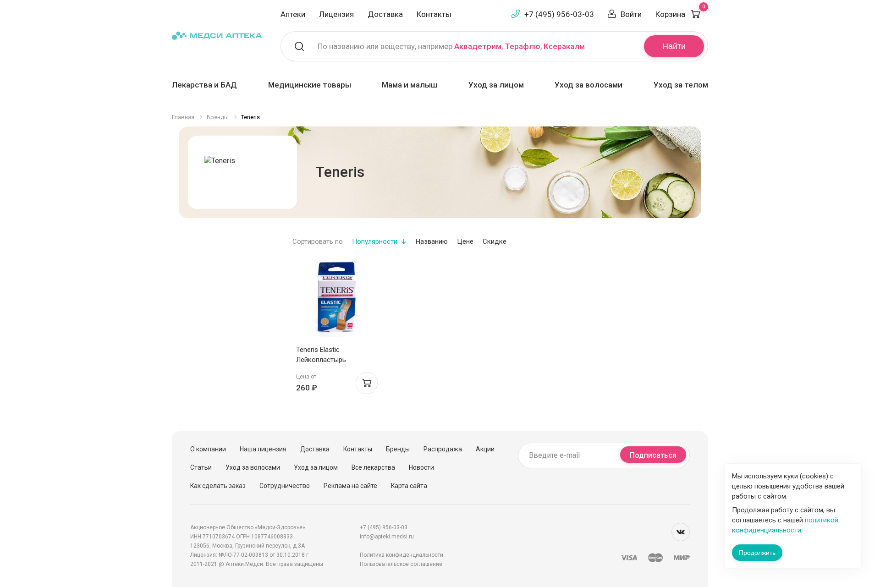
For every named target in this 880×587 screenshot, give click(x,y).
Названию (432, 241)
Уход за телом (681, 84)
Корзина (680, 14)
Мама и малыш (409, 84)
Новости (421, 467)
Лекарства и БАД (204, 84)
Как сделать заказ (218, 485)
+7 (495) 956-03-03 (559, 14)
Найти (674, 46)
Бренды (398, 449)
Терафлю (522, 46)
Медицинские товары (309, 84)
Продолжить (757, 552)
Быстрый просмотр (336, 299)
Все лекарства (373, 467)
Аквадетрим (477, 46)
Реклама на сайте (350, 485)
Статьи (201, 467)
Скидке (494, 241)
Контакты (434, 14)
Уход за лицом (496, 84)
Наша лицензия (263, 449)
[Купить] (367, 383)
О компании (208, 449)
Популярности (374, 241)
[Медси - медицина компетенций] (217, 35)
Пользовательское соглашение (401, 564)
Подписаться (653, 455)
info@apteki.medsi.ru (387, 536)
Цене (465, 241)
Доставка (385, 14)
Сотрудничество (284, 485)
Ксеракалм (564, 46)
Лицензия (336, 14)
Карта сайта (409, 485)
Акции (485, 449)
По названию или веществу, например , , (451, 46)
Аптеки (292, 14)
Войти (631, 14)
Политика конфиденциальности (401, 555)
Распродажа (443, 449)
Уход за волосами (588, 84)
